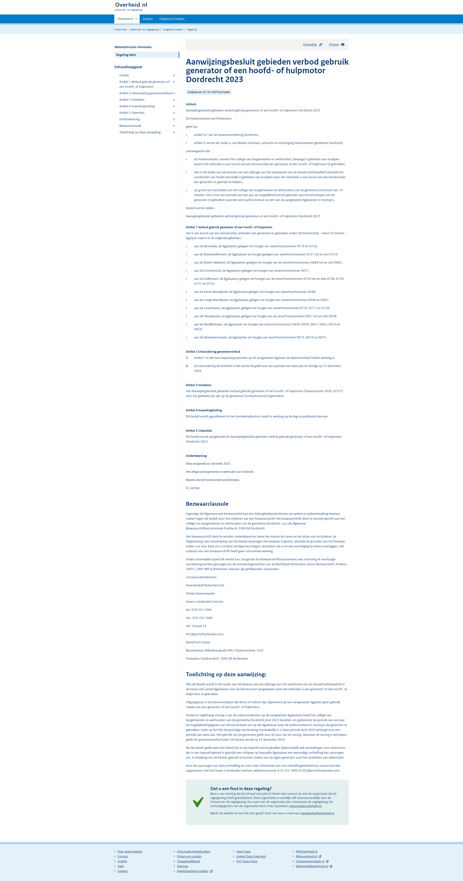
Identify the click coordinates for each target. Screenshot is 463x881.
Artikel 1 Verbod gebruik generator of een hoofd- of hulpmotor (144, 84)
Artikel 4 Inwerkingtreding (137, 106)
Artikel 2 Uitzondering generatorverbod (146, 93)
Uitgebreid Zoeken (172, 19)
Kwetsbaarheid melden (193, 871)
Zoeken (148, 19)
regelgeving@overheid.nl (317, 813)
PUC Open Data (246, 861)
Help (121, 866)
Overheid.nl (125, 20)
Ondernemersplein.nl (310, 861)
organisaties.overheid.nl (305, 806)
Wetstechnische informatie (133, 47)
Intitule (124, 75)
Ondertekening (129, 119)
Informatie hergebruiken (193, 852)
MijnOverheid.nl (306, 852)
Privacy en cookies (189, 856)
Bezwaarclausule (130, 126)
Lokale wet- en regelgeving (144, 29)
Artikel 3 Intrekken (132, 100)
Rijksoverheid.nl (306, 856)
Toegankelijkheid (188, 861)
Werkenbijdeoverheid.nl (312, 866)
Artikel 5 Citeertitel (131, 113)
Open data (243, 852)
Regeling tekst (126, 55)
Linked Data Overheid (251, 856)
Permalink (310, 44)
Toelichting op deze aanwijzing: (140, 132)
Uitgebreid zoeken (173, 29)
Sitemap (182, 866)
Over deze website (130, 852)
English (122, 861)
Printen (334, 44)
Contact (123, 856)
